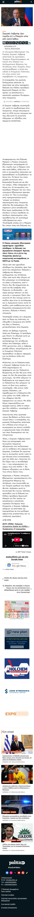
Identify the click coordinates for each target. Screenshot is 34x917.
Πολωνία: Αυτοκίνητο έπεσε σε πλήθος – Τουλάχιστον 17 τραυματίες (15, 526)
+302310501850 (10, 882)
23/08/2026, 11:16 (6, 820)
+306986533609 (10, 884)
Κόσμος (4, 31)
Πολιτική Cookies (7, 895)
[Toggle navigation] (3, 2)
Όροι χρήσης (6, 891)
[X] (7, 42)
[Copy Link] (23, 42)
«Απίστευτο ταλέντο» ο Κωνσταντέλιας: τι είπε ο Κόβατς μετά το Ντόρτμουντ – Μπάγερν (16, 788)
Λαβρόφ (7, 569)
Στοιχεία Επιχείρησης (9, 907)
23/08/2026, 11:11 (6, 850)
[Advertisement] (17, 140)
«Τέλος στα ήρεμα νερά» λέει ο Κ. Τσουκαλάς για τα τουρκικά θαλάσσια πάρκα (16, 846)
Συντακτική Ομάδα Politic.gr (18, 820)
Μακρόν (12, 569)
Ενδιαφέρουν (6, 751)
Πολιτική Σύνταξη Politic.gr (18, 761)
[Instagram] (10, 42)
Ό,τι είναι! (13, 751)
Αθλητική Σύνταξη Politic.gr (18, 791)
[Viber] (17, 42)
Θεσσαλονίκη (6, 812)
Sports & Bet (6, 781)
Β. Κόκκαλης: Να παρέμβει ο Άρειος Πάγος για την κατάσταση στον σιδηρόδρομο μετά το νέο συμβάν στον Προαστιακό (16, 589)
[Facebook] (4, 42)
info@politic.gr (11, 880)
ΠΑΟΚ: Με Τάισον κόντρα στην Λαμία (15, 579)
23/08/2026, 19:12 (6, 761)
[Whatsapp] (13, 42)
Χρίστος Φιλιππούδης (12, 48)
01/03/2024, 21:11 (10, 46)
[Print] (20, 42)
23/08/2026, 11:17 (6, 791)
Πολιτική (19, 751)
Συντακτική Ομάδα (8, 904)
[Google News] (26, 42)
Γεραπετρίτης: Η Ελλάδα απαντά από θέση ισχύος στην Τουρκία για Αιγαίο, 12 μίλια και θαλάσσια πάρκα (16, 758)
